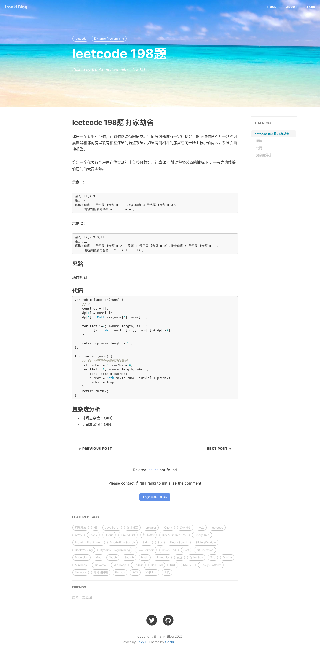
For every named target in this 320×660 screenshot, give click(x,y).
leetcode (80, 38)
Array (78, 535)
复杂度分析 (263, 155)
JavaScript (112, 527)
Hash (144, 557)
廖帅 (75, 597)
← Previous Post (95, 448)
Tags (311, 7)
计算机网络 (101, 572)
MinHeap (81, 565)
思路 (259, 141)
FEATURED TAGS (85, 517)
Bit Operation (204, 550)
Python (120, 572)
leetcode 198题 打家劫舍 (271, 134)
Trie (212, 557)
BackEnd (157, 565)
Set (160, 542)
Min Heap (119, 565)
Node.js (138, 565)
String (146, 542)
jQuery (168, 527)
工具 (167, 572)
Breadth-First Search (88, 542)
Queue (109, 535)
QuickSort (196, 557)
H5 (95, 527)
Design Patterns (211, 565)
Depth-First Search (122, 542)
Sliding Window (206, 542)
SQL (173, 565)
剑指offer (148, 535)
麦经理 (87, 597)
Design (227, 557)
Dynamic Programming (109, 38)
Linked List (128, 535)
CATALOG (263, 123)
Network (80, 572)
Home (272, 7)
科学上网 (151, 572)
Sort (186, 550)
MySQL (188, 565)
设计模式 (132, 527)
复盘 (179, 557)
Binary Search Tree (174, 535)
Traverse (100, 565)
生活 (201, 527)
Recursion (81, 557)
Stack (93, 535)
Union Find (169, 550)
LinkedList (162, 557)
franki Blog (16, 6)
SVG (135, 572)
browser (150, 527)
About (291, 7)
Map (98, 557)
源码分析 (185, 527)
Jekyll (141, 642)
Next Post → (219, 448)
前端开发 (80, 527)
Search (129, 557)
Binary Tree (201, 535)
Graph (113, 557)
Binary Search (179, 542)
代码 (259, 148)
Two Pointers (145, 550)
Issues (153, 469)
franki (169, 642)
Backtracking (84, 550)
